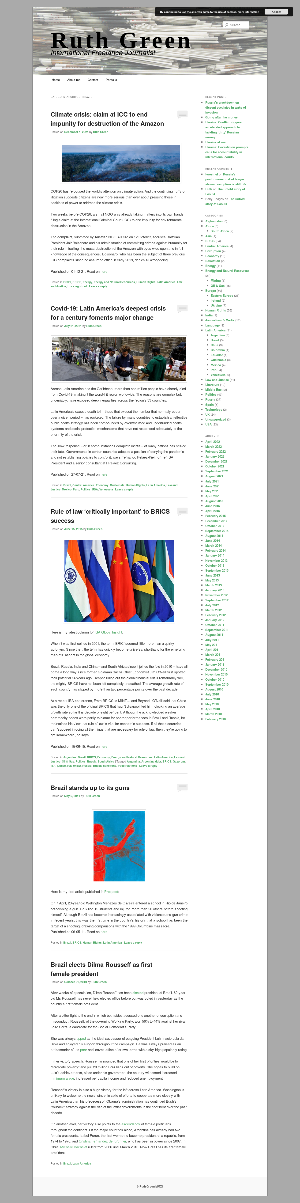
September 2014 (217, 530)
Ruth (208, 189)
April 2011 (212, 649)
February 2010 (215, 719)
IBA (53, 765)
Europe (210, 290)
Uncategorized (77, 286)
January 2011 (214, 664)
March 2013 (213, 585)
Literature (212, 384)
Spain (209, 404)
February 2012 (215, 615)
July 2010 (212, 694)
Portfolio (111, 79)
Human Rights (145, 282)
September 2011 (217, 629)
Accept (276, 12)
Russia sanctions (104, 765)
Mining (216, 280)
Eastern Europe (222, 295)
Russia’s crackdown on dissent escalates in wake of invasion (225, 107)
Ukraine (216, 305)
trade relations (127, 765)
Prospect (111, 891)
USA (95, 489)
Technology (213, 409)
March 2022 (213, 446)
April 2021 (212, 496)
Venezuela (106, 489)
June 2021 (212, 486)
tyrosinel (211, 174)
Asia (208, 236)
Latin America (166, 282)
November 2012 (216, 595)
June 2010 (212, 699)
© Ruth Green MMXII (150, 1186)
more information (248, 12)
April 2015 (212, 511)
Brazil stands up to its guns (90, 787)
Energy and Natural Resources (114, 282)
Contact (93, 79)
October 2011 (214, 624)
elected (137, 992)
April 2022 (212, 441)
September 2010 (217, 684)
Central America (83, 485)
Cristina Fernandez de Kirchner (102, 1140)
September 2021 (217, 471)
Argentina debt (151, 761)
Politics (85, 489)
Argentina (69, 757)
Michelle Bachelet (73, 1146)
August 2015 (214, 501)
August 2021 (214, 476)
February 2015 (215, 515)
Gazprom (179, 761)
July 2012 (212, 605)
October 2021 (214, 466)
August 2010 (214, 689)
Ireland (216, 300)
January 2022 (214, 456)
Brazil (67, 282)
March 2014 (213, 545)
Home (56, 79)
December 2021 (216, 461)
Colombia (218, 350)
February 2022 (215, 451)
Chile (214, 345)
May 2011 (212, 644)
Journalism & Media (219, 320)
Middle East (213, 389)
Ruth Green (122, 40)
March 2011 (213, 654)
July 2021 (212, 481)
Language (212, 325)
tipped (81, 1038)
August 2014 (214, 535)
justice (61, 765)
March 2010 (213, 714)
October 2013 (214, 565)
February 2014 (215, 550)
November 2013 (216, 560)
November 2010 (216, 674)
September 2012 (217, 600)
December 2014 (216, 521)
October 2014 (214, 526)
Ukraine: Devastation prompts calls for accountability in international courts (226, 152)
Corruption (213, 251)
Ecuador (217, 355)
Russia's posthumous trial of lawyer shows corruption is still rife (225, 179)
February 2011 (215, 659)
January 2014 (214, 555)
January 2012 (214, 620)
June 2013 (212, 575)
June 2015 (212, 506)
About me (73, 79)
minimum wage (62, 1078)
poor (83, 1049)
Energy (87, 282)
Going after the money (221, 117)
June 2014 (212, 540)
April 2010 (212, 709)
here (104, 271)
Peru (76, 489)
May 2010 (212, 704)
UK (207, 414)
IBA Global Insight (108, 632)
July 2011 (212, 640)
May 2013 (212, 580)
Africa (209, 226)
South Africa (106, 761)
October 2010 (214, 679)
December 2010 (216, 669)
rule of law (74, 765)
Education (212, 260)
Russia (91, 761)
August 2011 (214, 634)
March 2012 (213, 610)
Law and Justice (217, 379)
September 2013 (217, 570)
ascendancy (130, 1123)
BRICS (76, 282)
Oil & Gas (68, 761)
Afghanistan (214, 221)
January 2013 (214, 590)
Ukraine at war (215, 142)
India (209, 315)
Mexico (66, 489)
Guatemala (117, 485)
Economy (102, 485)
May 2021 (212, 491)
